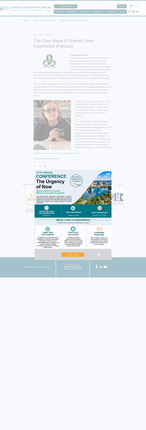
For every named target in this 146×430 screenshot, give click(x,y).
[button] (99, 255)
